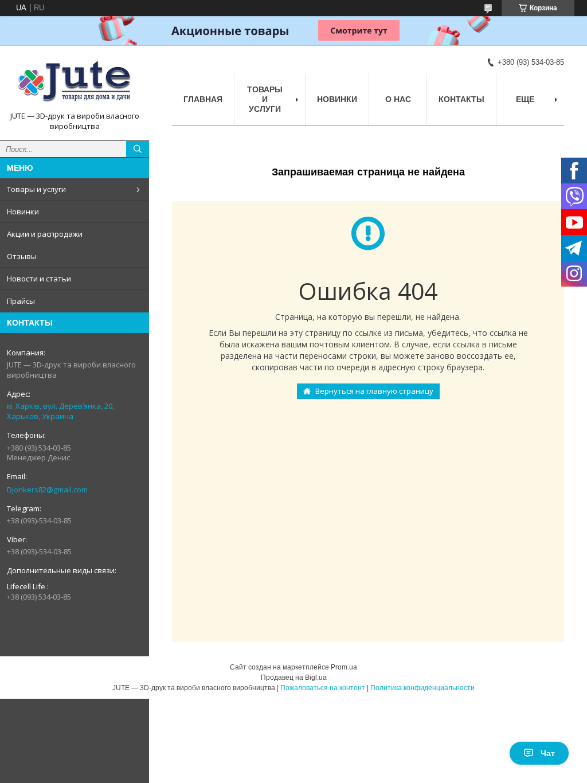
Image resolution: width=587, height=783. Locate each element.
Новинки (23, 211)
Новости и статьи (39, 278)
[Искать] (137, 149)
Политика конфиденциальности (422, 688)
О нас (398, 99)
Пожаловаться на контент (322, 688)
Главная (202, 99)
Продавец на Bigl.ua (294, 678)
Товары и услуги (36, 189)
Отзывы (22, 256)
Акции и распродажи (45, 234)
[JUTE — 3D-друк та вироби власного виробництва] (74, 82)
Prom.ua (344, 667)
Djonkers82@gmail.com (47, 489)
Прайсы (21, 301)
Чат (548, 753)
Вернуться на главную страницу (374, 391)
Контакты (461, 99)
